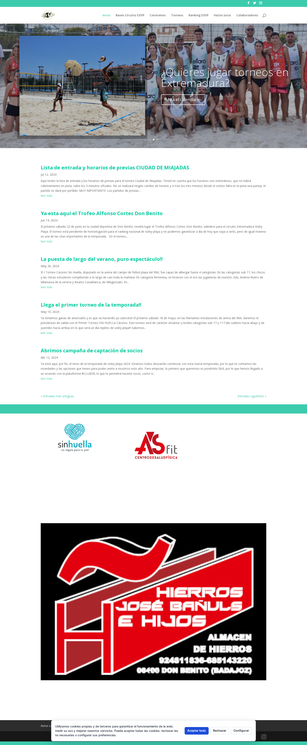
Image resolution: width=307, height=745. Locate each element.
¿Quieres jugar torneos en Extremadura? (225, 77)
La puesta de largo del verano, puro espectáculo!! (101, 258)
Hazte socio (222, 15)
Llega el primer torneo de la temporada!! (91, 304)
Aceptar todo (196, 730)
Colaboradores (247, 15)
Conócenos (158, 15)
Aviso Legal (49, 726)
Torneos (177, 15)
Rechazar (219, 730)
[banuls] (153, 679)
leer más (46, 196)
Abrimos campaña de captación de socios (92, 350)
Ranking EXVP (198, 15)
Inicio (106, 15)
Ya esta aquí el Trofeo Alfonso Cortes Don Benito (102, 213)
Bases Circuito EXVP (130, 15)
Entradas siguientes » (252, 396)
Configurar (241, 730)
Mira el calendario (183, 99)
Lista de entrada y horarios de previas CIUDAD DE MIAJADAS (115, 167)
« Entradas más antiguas (57, 396)
